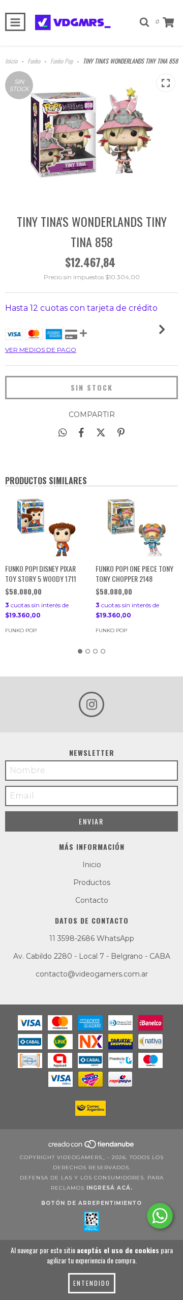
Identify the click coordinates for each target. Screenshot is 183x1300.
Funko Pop (61, 60)
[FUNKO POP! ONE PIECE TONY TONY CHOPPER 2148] (137, 527)
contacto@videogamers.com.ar (92, 974)
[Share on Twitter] (101, 432)
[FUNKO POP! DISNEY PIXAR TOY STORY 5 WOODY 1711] (46, 527)
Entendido (91, 1283)
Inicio (11, 60)
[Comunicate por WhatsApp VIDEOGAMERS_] (160, 1216)
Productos (91, 882)
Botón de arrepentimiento (91, 1203)
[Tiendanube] (91, 1147)
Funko (33, 60)
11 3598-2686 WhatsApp (91, 938)
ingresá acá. (109, 1188)
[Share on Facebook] (81, 432)
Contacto (91, 900)
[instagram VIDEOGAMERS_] (91, 704)
